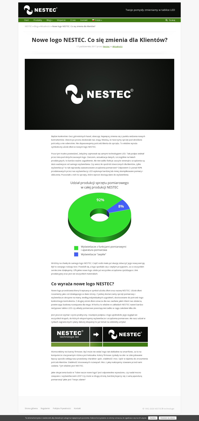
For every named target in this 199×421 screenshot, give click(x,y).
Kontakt (84, 20)
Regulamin (45, 408)
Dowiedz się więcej (168, 418)
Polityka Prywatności (62, 408)
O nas (73, 20)
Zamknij (153, 418)
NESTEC (28, 26)
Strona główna (31, 408)
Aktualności (45, 26)
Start (26, 20)
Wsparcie (61, 20)
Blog (49, 20)
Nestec (106, 46)
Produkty (37, 20)
